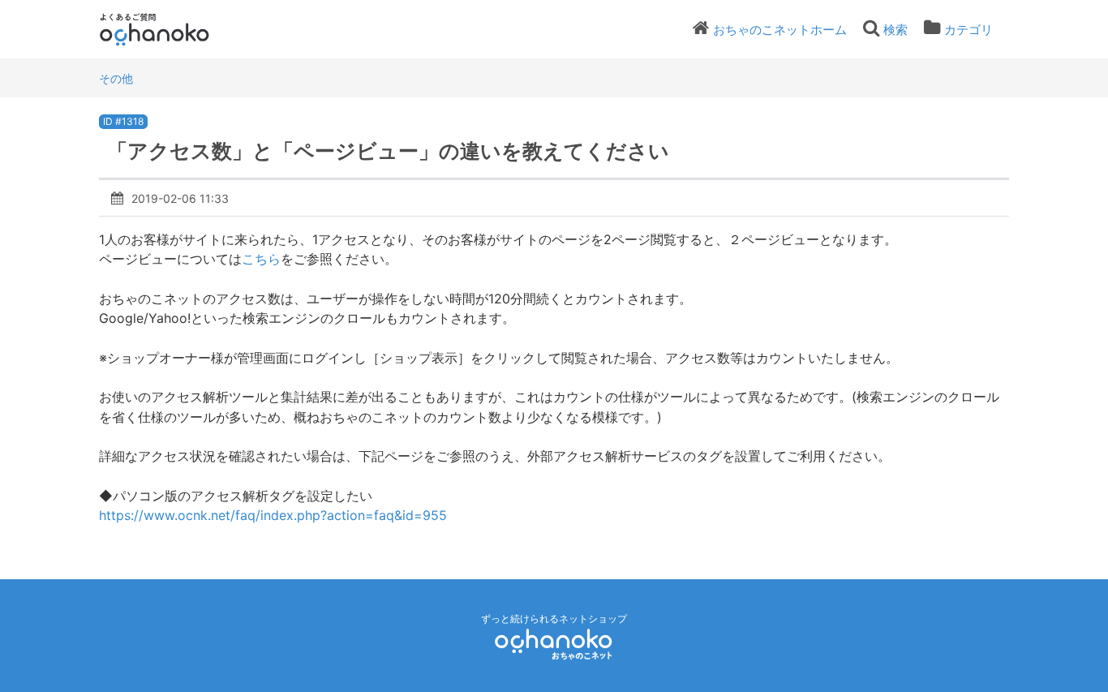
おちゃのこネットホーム (780, 29)
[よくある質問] (176, 29)
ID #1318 (123, 121)
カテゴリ (968, 29)
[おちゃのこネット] (554, 644)
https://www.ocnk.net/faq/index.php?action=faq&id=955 (275, 515)
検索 (895, 29)
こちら (261, 259)
